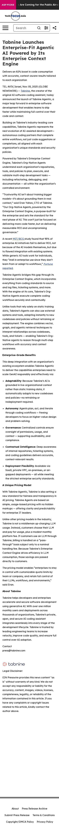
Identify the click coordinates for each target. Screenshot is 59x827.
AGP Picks (8, 4)
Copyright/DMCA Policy (20, 821)
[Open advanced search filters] (46, 27)
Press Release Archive (34, 808)
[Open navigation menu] (5, 28)
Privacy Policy (45, 821)
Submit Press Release (17, 815)
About (15, 808)
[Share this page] (54, 28)
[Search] (39, 27)
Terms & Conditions (44, 815)
